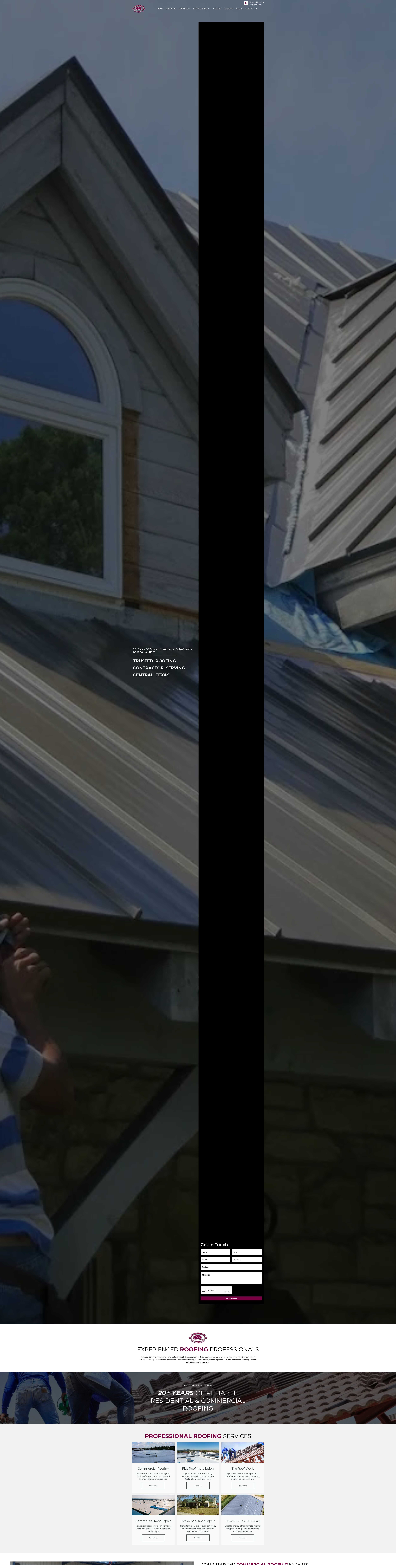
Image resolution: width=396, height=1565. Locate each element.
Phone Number (257, 2)
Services (183, 9)
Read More (153, 1485)
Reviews (229, 9)
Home (160, 9)
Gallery (217, 9)
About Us (171, 9)
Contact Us (251, 9)
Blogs (239, 9)
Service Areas (200, 9)
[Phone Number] (246, 3)
